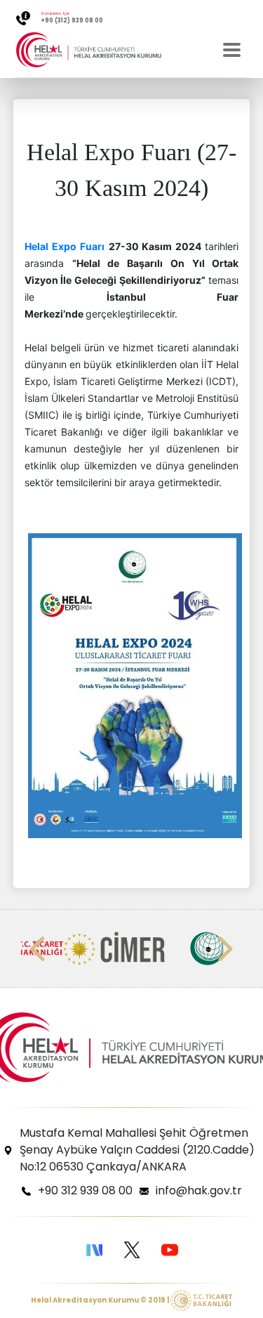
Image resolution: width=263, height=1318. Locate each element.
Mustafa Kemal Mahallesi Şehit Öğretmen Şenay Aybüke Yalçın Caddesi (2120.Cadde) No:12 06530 (137, 1150)
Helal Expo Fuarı (64, 246)
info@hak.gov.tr (199, 1190)
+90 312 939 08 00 (85, 1190)
